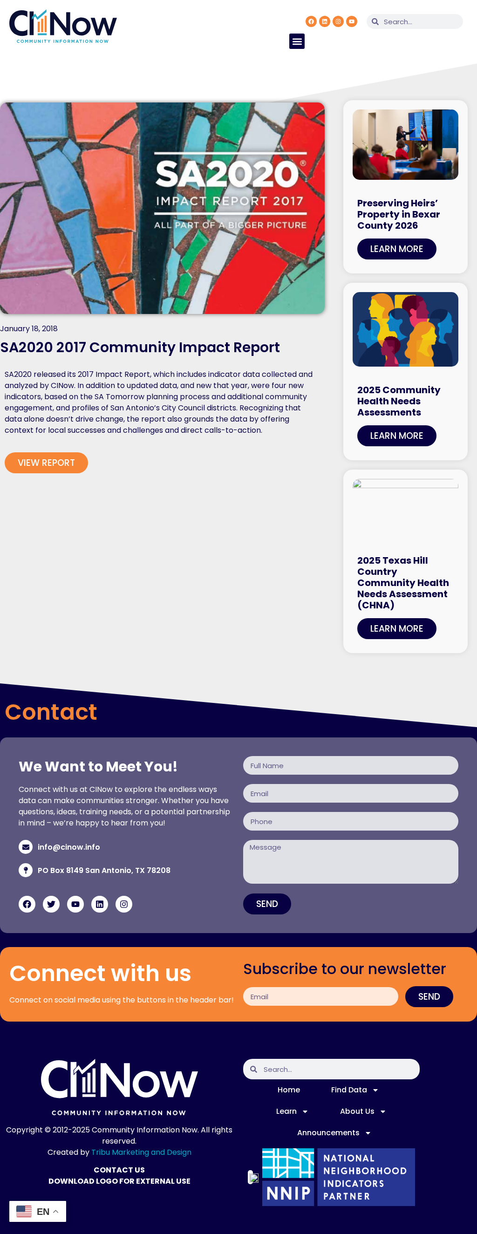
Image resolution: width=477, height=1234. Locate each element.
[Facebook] (311, 21)
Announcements (328, 1132)
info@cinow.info (69, 847)
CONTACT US (119, 1170)
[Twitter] (51, 904)
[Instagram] (338, 21)
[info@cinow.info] (26, 847)
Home (289, 1089)
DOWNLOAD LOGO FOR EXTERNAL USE (119, 1181)
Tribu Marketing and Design (141, 1152)
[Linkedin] (324, 21)
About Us (357, 1111)
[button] (297, 41)
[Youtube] (351, 21)
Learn (286, 1111)
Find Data (349, 1089)
